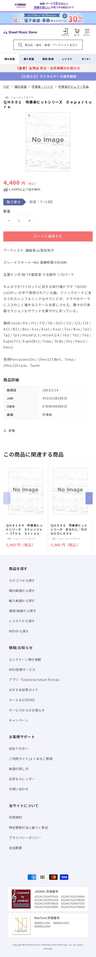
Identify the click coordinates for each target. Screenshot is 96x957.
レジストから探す (22, 621)
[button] (87, 31)
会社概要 (15, 847)
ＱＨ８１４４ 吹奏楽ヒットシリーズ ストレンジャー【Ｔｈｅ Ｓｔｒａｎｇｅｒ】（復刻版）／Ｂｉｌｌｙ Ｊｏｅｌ (24, 529)
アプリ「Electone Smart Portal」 (35, 679)
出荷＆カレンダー (22, 779)
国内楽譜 (9, 59)
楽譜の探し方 (19, 768)
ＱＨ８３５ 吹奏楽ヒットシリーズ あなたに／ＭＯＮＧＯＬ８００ (68, 529)
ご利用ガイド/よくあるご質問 (30, 758)
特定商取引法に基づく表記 (28, 827)
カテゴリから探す (22, 580)
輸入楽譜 (29, 59)
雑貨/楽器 (48, 59)
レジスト (67, 59)
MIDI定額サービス (22, 669)
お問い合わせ (19, 789)
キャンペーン (18, 720)
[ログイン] (65, 31)
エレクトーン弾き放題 (25, 659)
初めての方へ (19, 748)
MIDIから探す (19, 631)
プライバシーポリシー (25, 837)
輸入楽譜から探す (22, 600)
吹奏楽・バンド (42, 86)
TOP (6, 86)
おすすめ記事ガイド (23, 689)
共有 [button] (11, 430)
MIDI (86, 59)
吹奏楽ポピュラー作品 (73, 86)
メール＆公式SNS (22, 700)
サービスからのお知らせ (27, 710)
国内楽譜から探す (22, 590)
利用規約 (15, 817)
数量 (6, 211)
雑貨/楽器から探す (22, 610)
